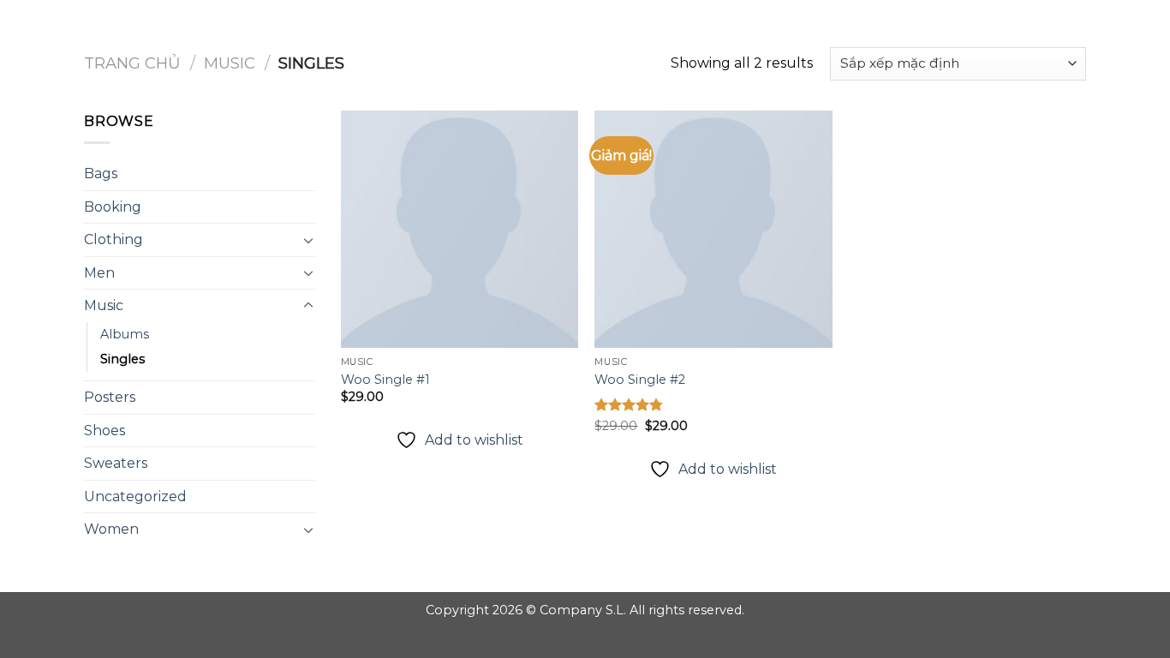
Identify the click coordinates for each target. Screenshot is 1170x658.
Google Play (585, 27)
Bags (100, 173)
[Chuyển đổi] (308, 240)
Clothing (113, 239)
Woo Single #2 (639, 379)
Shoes (104, 430)
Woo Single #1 (385, 379)
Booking (112, 207)
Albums (124, 334)
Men (99, 273)
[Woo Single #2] (713, 229)
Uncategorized (135, 496)
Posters (109, 397)
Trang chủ (132, 63)
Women (111, 529)
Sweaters (115, 463)
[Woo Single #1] (459, 229)
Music (229, 63)
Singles (122, 359)
